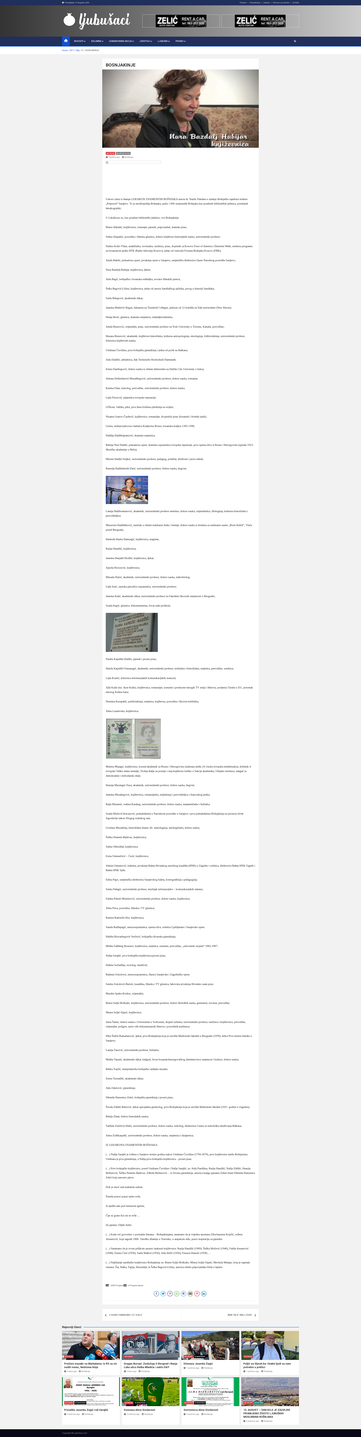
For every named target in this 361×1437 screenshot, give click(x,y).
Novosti (78, 41)
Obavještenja (255, 3)
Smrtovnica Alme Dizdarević (201, 1409)
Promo (179, 41)
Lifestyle (145, 41)
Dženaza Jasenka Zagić (198, 1363)
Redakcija (129, 157)
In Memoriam (199, 1357)
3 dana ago (72, 1371)
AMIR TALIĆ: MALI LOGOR (240, 1315)
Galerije (266, 3)
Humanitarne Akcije (120, 41)
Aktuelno (110, 153)
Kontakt (296, 3)
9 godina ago (114, 157)
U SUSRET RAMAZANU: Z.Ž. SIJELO (125, 1315)
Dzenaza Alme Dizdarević (139, 1409)
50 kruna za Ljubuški (281, 3)
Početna (243, 3)
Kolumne (96, 41)
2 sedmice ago (73, 1414)
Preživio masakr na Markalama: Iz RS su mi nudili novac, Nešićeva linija (90, 1365)
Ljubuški (163, 41)
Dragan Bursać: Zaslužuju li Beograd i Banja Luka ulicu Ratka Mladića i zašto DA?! (150, 1365)
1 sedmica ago (192, 1368)
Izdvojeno (258, 1403)
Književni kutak (123, 153)
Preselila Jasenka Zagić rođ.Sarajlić (86, 1409)
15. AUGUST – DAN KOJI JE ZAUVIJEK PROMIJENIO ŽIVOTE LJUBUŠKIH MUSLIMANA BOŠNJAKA (266, 1413)
